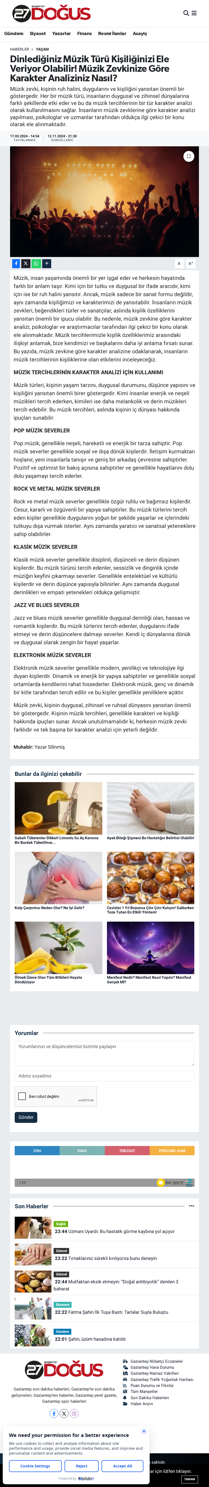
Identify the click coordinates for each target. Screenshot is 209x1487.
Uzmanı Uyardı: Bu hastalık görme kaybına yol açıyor (115, 1231)
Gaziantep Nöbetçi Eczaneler (157, 1361)
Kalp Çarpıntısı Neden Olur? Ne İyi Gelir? (49, 908)
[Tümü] (191, 1206)
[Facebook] (54, 1413)
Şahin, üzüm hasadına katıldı (90, 1339)
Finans (84, 33)
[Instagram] (74, 1413)
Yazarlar (61, 33)
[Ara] (186, 13)
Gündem (13, 33)
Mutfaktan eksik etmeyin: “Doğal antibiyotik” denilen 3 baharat (116, 1285)
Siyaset (38, 33)
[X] (64, 1413)
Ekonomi (62, 1305)
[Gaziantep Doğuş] (51, 13)
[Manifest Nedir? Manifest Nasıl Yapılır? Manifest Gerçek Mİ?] (151, 947)
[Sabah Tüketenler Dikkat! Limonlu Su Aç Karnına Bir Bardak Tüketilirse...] (58, 808)
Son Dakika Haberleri (150, 1397)
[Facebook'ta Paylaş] (16, 263)
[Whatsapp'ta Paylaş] (36, 263)
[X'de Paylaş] (25, 263)
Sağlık (61, 1224)
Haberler (19, 49)
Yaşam (42, 49)
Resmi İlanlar (112, 33)
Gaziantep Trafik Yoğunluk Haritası (162, 1379)
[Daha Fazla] (46, 263)
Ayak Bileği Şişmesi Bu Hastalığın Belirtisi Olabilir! (150, 838)
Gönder (26, 1117)
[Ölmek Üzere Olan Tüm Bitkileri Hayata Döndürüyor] (58, 947)
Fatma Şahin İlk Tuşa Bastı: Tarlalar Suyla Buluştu (111, 1312)
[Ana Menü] (194, 13)
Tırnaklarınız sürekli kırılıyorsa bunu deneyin (106, 1258)
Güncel (61, 1251)
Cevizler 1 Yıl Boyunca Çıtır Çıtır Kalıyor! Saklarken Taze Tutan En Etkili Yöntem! (150, 910)
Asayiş (140, 33)
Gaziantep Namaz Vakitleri (155, 1373)
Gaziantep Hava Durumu (152, 1367)
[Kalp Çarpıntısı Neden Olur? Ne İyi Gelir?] (58, 877)
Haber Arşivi (142, 1403)
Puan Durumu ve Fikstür (152, 1385)
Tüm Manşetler (144, 1391)
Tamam (189, 1479)
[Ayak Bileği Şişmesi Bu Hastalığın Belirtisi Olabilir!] (151, 808)
